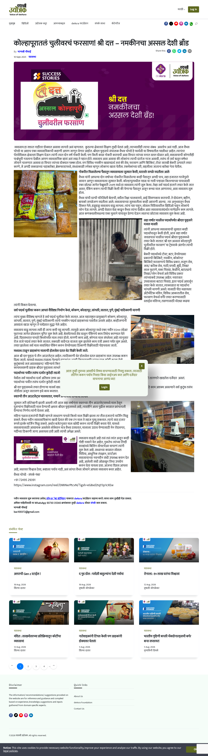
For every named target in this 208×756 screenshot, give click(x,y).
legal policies (10, 751)
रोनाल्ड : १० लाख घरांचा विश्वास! (162, 574)
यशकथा (32, 57)
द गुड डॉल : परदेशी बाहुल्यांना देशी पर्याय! (101, 574)
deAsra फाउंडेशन (80, 23)
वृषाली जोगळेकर (86, 588)
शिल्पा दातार (20, 588)
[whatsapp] (174, 51)
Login (104, 387)
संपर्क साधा (100, 23)
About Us (78, 696)
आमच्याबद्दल (59, 23)
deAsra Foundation (83, 702)
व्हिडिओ (25, 23)
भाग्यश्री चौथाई (24, 52)
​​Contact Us (79, 709)
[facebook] (169, 51)
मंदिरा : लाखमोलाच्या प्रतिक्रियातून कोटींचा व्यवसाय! (37, 639)
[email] (190, 51)
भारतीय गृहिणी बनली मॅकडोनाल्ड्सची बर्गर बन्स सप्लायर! (167, 639)
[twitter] (179, 51)
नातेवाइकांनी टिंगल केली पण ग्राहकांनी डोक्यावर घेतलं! (100, 639)
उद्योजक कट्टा (41, 23)
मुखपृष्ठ (12, 23)
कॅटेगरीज (116, 23)
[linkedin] (184, 51)
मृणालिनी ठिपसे (151, 650)
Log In (193, 9)
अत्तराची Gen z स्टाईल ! (27, 574)
